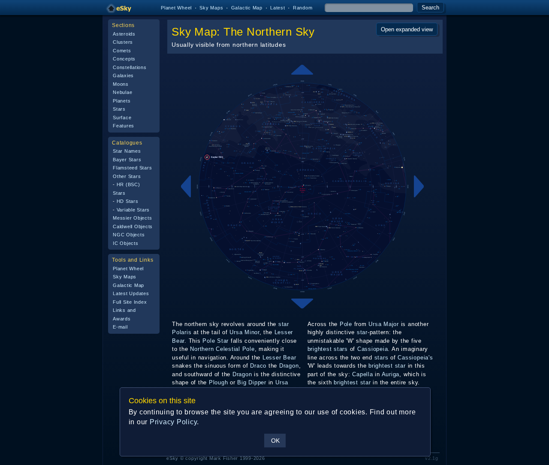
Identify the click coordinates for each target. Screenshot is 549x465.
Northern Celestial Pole (222, 349)
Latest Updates (131, 293)
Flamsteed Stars (132, 167)
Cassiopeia (372, 349)
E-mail (120, 326)
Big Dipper (251, 382)
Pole (346, 324)
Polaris (181, 332)
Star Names (127, 151)
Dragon (289, 365)
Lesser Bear (279, 357)
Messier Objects (132, 217)
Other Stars (127, 176)
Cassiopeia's (415, 357)
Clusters (123, 42)
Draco (258, 365)
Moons (121, 84)
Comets (122, 50)
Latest (277, 7)
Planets (121, 100)
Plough (218, 382)
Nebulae (122, 92)
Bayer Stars (127, 159)
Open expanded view (407, 29)
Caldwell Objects (133, 226)
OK (275, 440)
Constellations (130, 67)
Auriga (391, 374)
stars (341, 349)
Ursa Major (383, 324)
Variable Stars (133, 209)
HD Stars (128, 201)
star (283, 324)
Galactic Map (246, 7)
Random (303, 7)
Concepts (124, 58)
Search (430, 7)
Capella (362, 374)
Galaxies (123, 75)
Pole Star (215, 341)
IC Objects (126, 243)
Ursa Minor (244, 332)
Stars (119, 109)
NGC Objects (129, 234)
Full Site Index (130, 302)
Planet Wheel (176, 7)
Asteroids (124, 33)
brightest (320, 349)
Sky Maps (211, 7)
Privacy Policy (173, 422)
